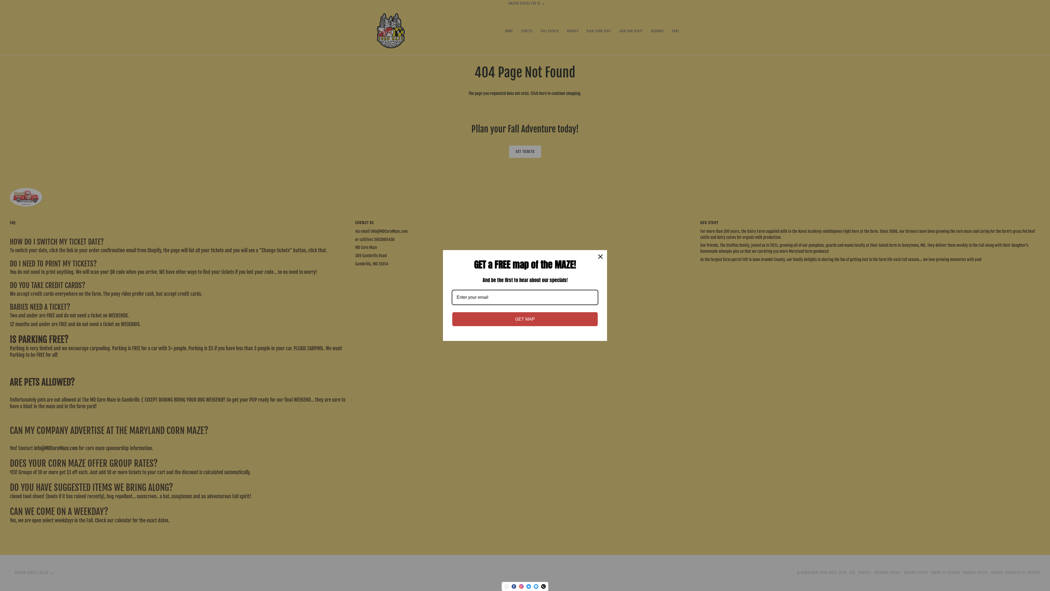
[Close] (600, 256)
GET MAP (525, 319)
